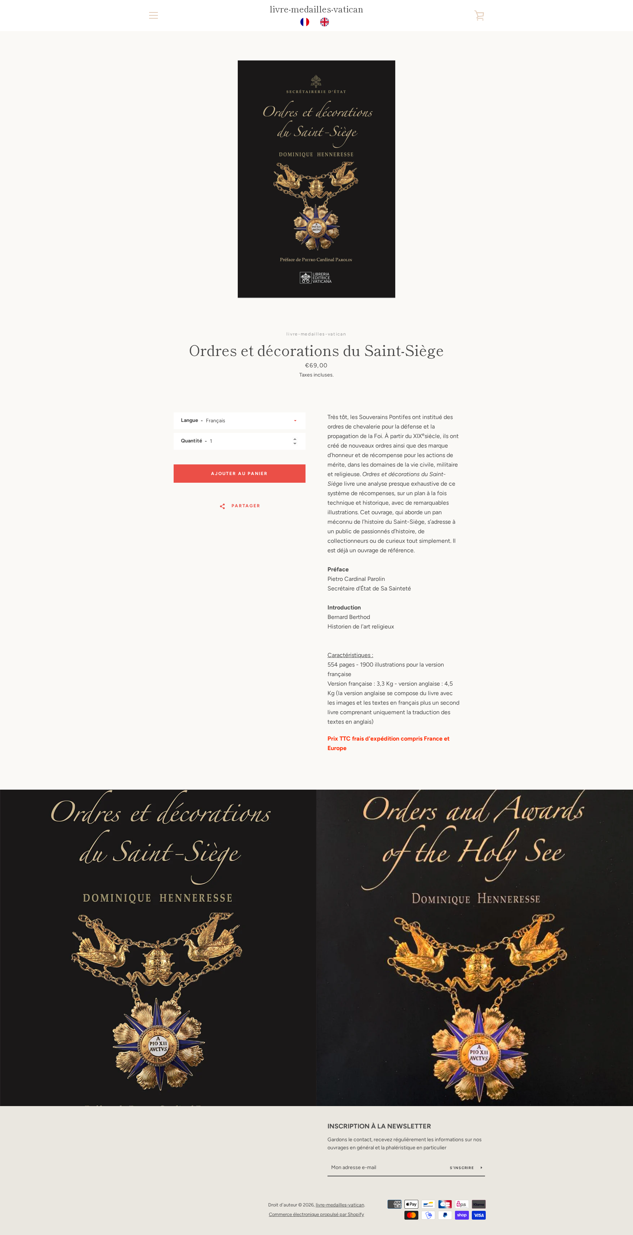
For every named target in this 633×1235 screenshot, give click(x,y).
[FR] (306, 22)
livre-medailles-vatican (316, 9)
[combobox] (306, 22)
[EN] (326, 22)
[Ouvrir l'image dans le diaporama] (316, 179)
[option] (326, 22)
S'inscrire (462, 1167)
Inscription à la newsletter (379, 1126)
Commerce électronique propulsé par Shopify (316, 1214)
